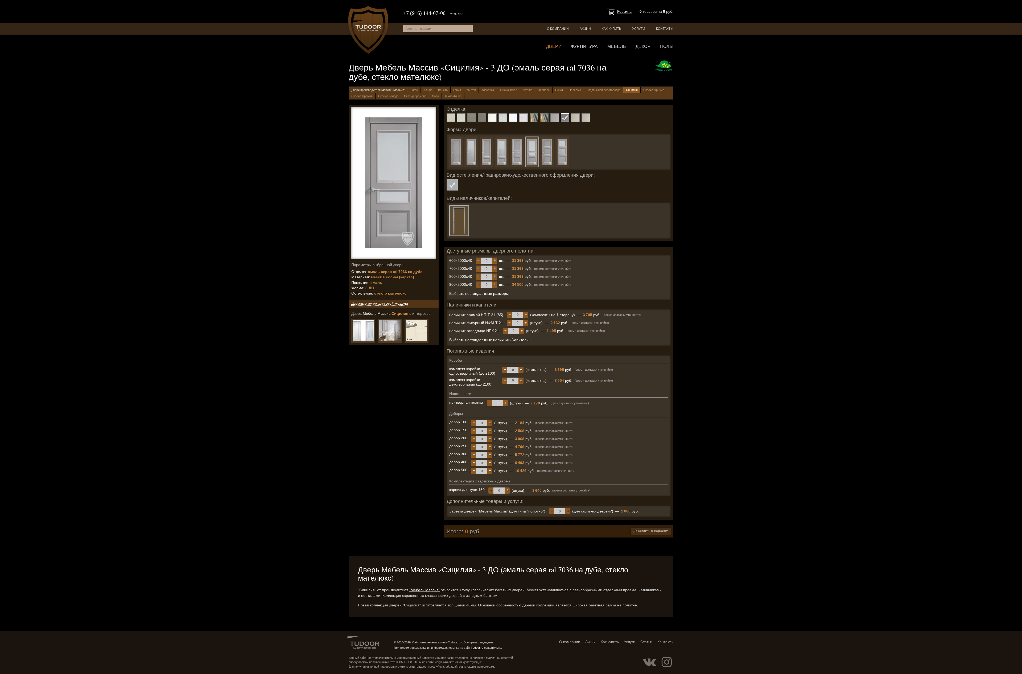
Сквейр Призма (653, 90)
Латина (527, 90)
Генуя (457, 90)
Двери (554, 46)
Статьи (646, 642)
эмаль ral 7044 (471, 117)
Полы (666, 46)
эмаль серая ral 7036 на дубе (565, 117)
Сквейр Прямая (362, 96)
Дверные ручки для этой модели (379, 303)
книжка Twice (508, 90)
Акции (585, 29)
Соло (435, 96)
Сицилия (632, 90)
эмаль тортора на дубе (586, 117)
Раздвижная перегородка (603, 90)
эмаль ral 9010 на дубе (502, 117)
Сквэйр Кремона (415, 96)
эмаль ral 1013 (451, 117)
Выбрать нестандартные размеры (479, 293)
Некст (559, 90)
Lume (414, 90)
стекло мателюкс (452, 185)
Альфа (427, 90)
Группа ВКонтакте (649, 662)
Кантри (471, 90)
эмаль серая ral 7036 (554, 117)
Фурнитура (584, 46)
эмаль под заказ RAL (534, 117)
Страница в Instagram (666, 662)
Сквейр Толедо (388, 96)
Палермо (575, 90)
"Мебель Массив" (424, 590)
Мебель (616, 46)
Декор (643, 46)
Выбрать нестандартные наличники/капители (489, 340)
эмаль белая (513, 117)
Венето (443, 90)
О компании (558, 29)
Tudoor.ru (368, 30)
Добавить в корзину (650, 530)
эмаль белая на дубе (523, 117)
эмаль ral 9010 (492, 117)
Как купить (611, 29)
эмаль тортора (575, 117)
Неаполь (544, 90)
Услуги (638, 29)
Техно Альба (452, 96)
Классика (487, 90)
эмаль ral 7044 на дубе (482, 117)
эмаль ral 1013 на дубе (461, 117)
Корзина (624, 11)
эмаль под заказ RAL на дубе (544, 117)
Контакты (664, 29)
